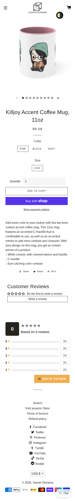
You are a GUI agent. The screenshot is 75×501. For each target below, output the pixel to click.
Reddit (39, 463)
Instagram (39, 442)
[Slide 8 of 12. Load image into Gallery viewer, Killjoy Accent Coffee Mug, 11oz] (48, 98)
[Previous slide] (17, 98)
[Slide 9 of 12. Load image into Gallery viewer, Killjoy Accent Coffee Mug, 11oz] (52, 98)
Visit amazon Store (37, 408)
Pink (23, 148)
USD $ (35, 473)
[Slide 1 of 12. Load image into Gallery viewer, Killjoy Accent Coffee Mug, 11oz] (23, 98)
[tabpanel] (37, 52)
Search (37, 403)
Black (37, 148)
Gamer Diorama (43, 482)
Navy (51, 148)
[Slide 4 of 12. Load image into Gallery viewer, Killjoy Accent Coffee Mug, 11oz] (34, 98)
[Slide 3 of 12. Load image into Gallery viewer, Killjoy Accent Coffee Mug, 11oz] (30, 98)
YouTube (39, 453)
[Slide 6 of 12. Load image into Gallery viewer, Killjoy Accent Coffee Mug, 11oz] (41, 98)
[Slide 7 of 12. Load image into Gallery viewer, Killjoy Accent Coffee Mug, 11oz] (45, 98)
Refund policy (37, 418)
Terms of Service (37, 413)
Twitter (39, 432)
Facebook (39, 427)
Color (37, 141)
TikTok (39, 458)
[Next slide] (58, 98)
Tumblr (39, 448)
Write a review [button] (37, 299)
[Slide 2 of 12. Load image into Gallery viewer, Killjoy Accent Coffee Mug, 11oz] (26, 98)
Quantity (15, 181)
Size (37, 160)
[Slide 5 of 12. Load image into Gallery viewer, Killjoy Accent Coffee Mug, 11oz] (37, 98)
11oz (37, 168)
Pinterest (39, 437)
